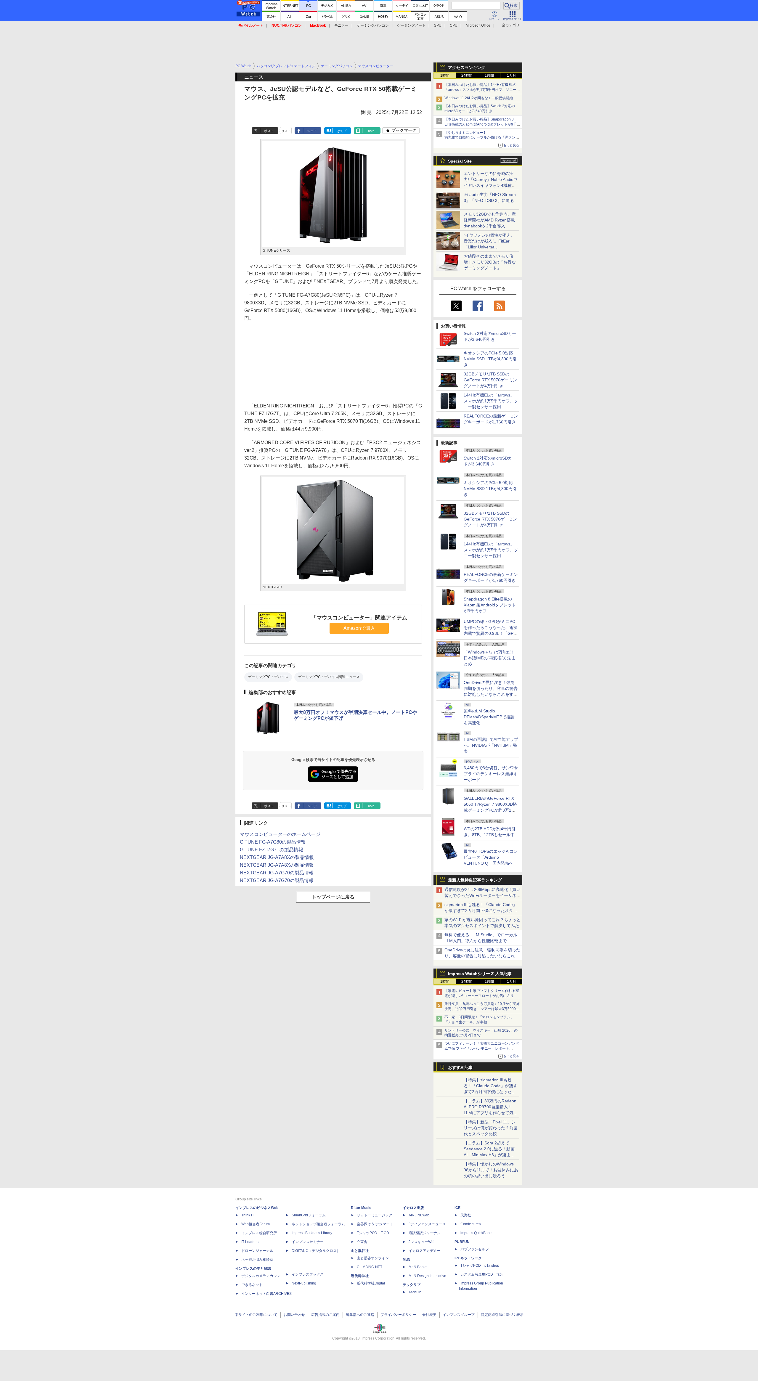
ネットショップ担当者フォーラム (318, 1224)
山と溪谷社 (360, 1251)
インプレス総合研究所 (259, 1233)
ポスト (269, 131)
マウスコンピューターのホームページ (280, 834)
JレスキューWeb (422, 1242)
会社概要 (429, 1315)
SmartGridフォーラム (309, 1215)
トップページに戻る (333, 897)
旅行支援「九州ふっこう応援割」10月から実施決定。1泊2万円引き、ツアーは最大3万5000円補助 (482, 1009)
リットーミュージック (374, 1215)
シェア (312, 131)
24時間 (467, 75)
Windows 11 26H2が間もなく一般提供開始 (478, 98)
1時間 (444, 75)
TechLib (415, 1292)
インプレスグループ (459, 1315)
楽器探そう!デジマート (375, 1224)
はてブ (341, 131)
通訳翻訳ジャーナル (425, 1233)
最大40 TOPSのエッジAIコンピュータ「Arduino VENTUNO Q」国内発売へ (491, 857)
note (371, 131)
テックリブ (411, 1285)
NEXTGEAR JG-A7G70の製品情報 (277, 872)
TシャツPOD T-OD (373, 1233)
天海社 (465, 1215)
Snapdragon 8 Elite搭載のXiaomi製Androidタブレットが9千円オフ (490, 605)
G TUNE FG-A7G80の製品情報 (273, 841)
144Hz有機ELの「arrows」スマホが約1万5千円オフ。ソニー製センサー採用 (491, 401)
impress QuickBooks (476, 1233)
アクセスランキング (466, 67)
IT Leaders (249, 1242)
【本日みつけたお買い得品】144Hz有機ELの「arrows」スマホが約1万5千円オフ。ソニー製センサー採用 (482, 90)
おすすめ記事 (460, 1067)
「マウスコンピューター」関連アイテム (359, 618)
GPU (437, 25)
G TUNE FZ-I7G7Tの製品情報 (271, 849)
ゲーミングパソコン (373, 25)
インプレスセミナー (308, 1242)
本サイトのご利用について (256, 1315)
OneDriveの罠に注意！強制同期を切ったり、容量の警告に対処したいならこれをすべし (482, 956)
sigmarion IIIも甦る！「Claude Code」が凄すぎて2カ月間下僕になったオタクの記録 (480, 910)
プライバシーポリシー (398, 1315)
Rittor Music (361, 1208)
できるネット (252, 1285)
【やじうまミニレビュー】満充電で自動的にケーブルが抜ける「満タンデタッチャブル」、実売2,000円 (481, 138)
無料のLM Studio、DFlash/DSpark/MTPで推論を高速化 (489, 717)
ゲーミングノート (411, 25)
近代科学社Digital (371, 1283)
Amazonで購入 (359, 628)
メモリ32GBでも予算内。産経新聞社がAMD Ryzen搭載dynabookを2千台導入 (490, 220)
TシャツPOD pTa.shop (479, 1265)
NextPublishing (304, 1283)
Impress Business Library (312, 1233)
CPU (453, 25)
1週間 (489, 75)
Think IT (247, 1215)
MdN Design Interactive (427, 1276)
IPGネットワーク (468, 1258)
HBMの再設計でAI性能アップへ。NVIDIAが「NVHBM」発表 (491, 745)
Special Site (460, 161)
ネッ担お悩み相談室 (257, 1260)
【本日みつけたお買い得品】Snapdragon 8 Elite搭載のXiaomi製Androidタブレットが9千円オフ (482, 124)
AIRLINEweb (419, 1215)
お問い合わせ (294, 1315)
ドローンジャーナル (257, 1251)
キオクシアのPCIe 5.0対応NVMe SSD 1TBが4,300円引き (490, 359)
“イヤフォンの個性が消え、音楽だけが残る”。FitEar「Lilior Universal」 (489, 241)
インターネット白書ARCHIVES (266, 1294)
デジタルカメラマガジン (260, 1276)
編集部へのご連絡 (360, 1315)
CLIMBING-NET (369, 1267)
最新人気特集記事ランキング (475, 880)
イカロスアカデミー (425, 1251)
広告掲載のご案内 (325, 1315)
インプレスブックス (308, 1274)
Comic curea (470, 1224)
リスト (286, 131)
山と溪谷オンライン (373, 1258)
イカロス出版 (413, 1208)
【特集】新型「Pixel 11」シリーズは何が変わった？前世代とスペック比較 (491, 1128)
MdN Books (418, 1267)
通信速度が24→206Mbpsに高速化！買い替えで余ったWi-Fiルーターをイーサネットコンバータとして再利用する (482, 895)
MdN (406, 1260)
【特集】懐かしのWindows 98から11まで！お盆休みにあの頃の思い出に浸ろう (491, 1170)
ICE (457, 1208)
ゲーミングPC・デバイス (268, 677)
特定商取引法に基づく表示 (502, 1315)
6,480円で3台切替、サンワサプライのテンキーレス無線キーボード (491, 773)
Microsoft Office (478, 25)
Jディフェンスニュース (427, 1224)
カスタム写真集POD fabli (481, 1274)
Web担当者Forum (255, 1224)
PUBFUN (462, 1242)
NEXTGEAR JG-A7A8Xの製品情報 (277, 857)
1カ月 (511, 75)
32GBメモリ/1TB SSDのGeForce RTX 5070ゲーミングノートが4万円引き (490, 380)
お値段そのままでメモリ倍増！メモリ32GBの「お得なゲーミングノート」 (490, 262)
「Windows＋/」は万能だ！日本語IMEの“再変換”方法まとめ (489, 658)
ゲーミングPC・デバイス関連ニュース (329, 677)
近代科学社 (360, 1276)
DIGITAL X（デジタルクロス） (316, 1251)
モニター (341, 25)
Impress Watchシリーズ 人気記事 (480, 973)
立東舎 (362, 1242)
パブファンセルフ (474, 1249)
